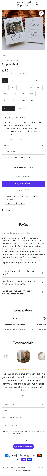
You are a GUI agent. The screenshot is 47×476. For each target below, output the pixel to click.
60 (29, 81)
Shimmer (23, 108)
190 (23, 100)
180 (14, 100)
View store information (15, 203)
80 (5, 87)
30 (5, 81)
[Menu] (3, 4)
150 (23, 94)
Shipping (14, 74)
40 (13, 81)
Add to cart (23, 176)
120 (38, 87)
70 (37, 81)
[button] (36, 4)
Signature (8, 108)
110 (30, 87)
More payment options (23, 190)
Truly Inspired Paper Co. (12, 60)
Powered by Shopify (23, 470)
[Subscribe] (43, 425)
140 (14, 94)
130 (5, 94)
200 (32, 100)
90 (13, 87)
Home (4, 55)
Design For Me (23, 167)
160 (31, 94)
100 (21, 87)
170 (5, 100)
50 (21, 81)
